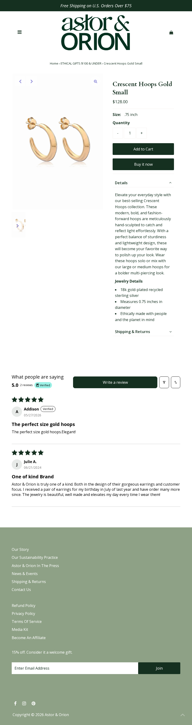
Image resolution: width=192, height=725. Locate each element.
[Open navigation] (19, 32)
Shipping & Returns (132, 331)
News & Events (25, 573)
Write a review (115, 382)
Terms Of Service (27, 621)
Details (121, 182)
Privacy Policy (23, 613)
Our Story (20, 549)
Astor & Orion (57, 714)
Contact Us (21, 589)
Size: (117, 114)
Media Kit (20, 629)
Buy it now (143, 164)
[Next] (31, 81)
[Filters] (164, 382)
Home (54, 63)
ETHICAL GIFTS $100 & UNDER (81, 63)
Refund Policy (23, 605)
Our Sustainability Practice (35, 557)
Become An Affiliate (29, 637)
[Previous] (20, 81)
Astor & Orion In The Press (35, 565)
